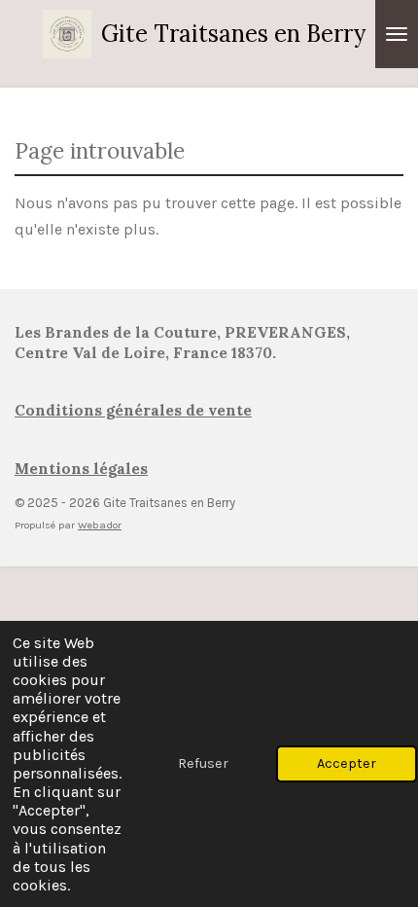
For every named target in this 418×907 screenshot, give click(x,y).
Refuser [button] (203, 763)
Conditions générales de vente (133, 410)
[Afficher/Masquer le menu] (396, 34)
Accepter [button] (346, 763)
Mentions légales (81, 468)
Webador (100, 525)
